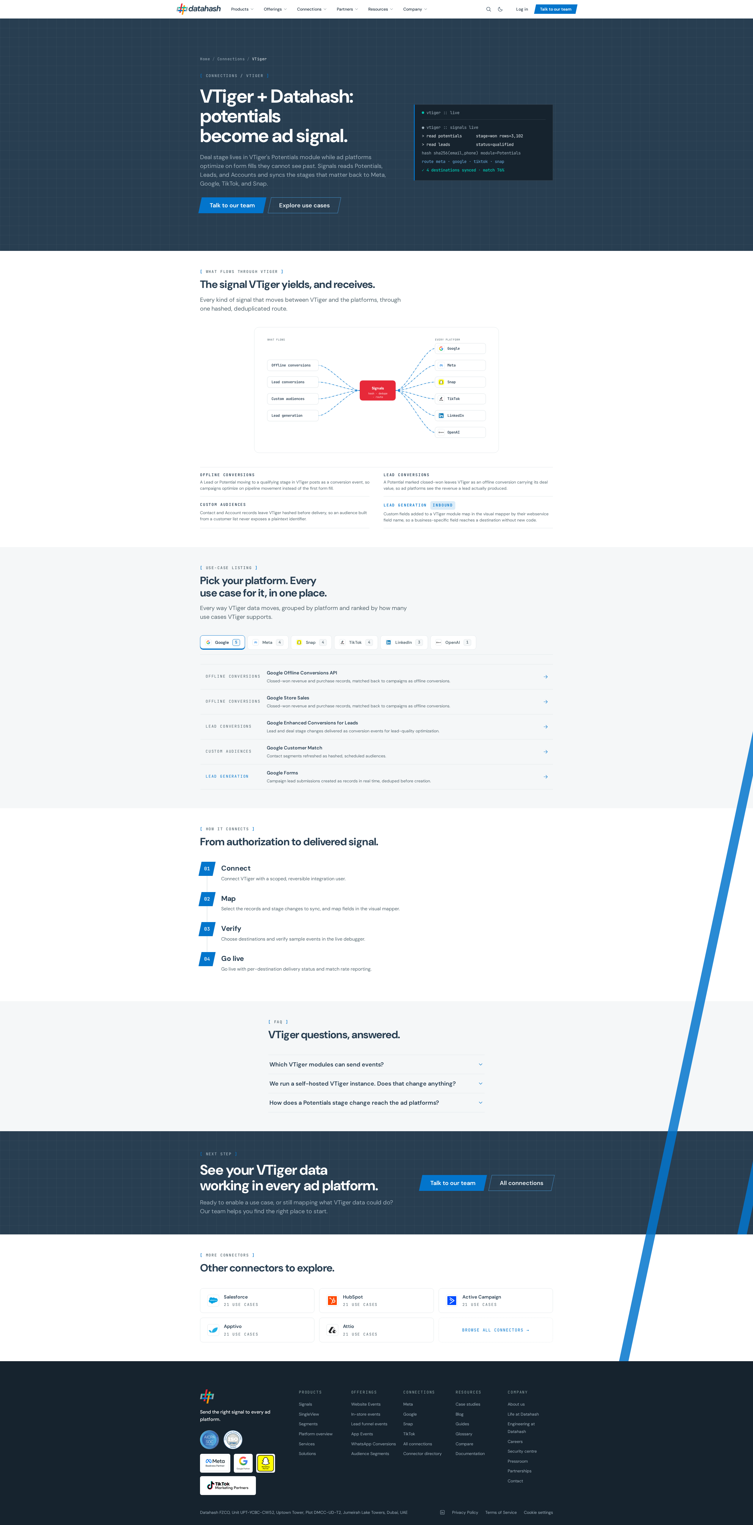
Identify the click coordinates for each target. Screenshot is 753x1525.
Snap (408, 1423)
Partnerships (520, 1471)
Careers (515, 1441)
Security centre (522, 1451)
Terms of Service (501, 1512)
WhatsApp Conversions (373, 1443)
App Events (362, 1433)
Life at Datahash (523, 1414)
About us (516, 1404)
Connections (309, 9)
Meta (408, 1404)
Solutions (307, 1453)
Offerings (273, 9)
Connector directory (422, 1453)
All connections (417, 1443)
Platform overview (316, 1433)
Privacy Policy (465, 1512)
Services (307, 1443)
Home (205, 58)
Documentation (470, 1453)
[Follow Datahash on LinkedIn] (442, 1512)
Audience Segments (370, 1453)
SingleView (309, 1414)
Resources (378, 9)
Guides (462, 1423)
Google (410, 1414)
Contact (515, 1481)
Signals (305, 1404)
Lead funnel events (369, 1423)
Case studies (468, 1404)
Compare (464, 1443)
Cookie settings (538, 1512)
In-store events (365, 1414)
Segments (308, 1423)
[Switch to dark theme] (500, 9)
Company (412, 9)
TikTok (409, 1433)
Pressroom (518, 1461)
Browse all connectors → (495, 1330)
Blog (460, 1414)
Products (240, 9)
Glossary (464, 1433)
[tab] (222, 642)
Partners (345, 9)
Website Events (366, 1404)
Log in (522, 9)
